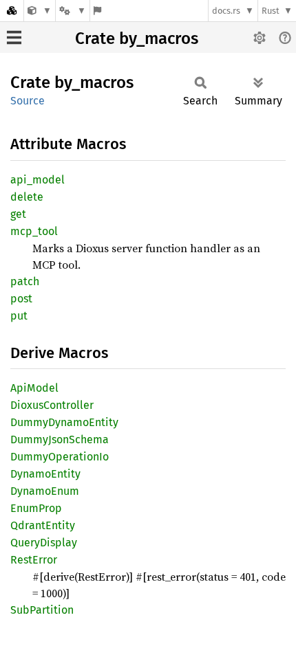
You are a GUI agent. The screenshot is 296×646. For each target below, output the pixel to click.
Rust (270, 10)
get (18, 214)
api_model (37, 179)
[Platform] (72, 10)
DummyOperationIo (59, 456)
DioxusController (52, 405)
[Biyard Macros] (39, 10)
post (21, 298)
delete (26, 196)
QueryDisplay (43, 542)
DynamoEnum (44, 491)
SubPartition (42, 609)
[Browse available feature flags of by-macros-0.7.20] (97, 10)
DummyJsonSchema (59, 439)
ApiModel (34, 387)
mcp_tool (34, 231)
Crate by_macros (136, 38)
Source (27, 100)
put (19, 315)
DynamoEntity (45, 473)
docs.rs (226, 10)
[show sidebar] (14, 37)
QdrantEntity (42, 525)
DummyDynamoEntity (64, 422)
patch (24, 281)
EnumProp (36, 508)
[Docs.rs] (11, 10)
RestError (33, 559)
